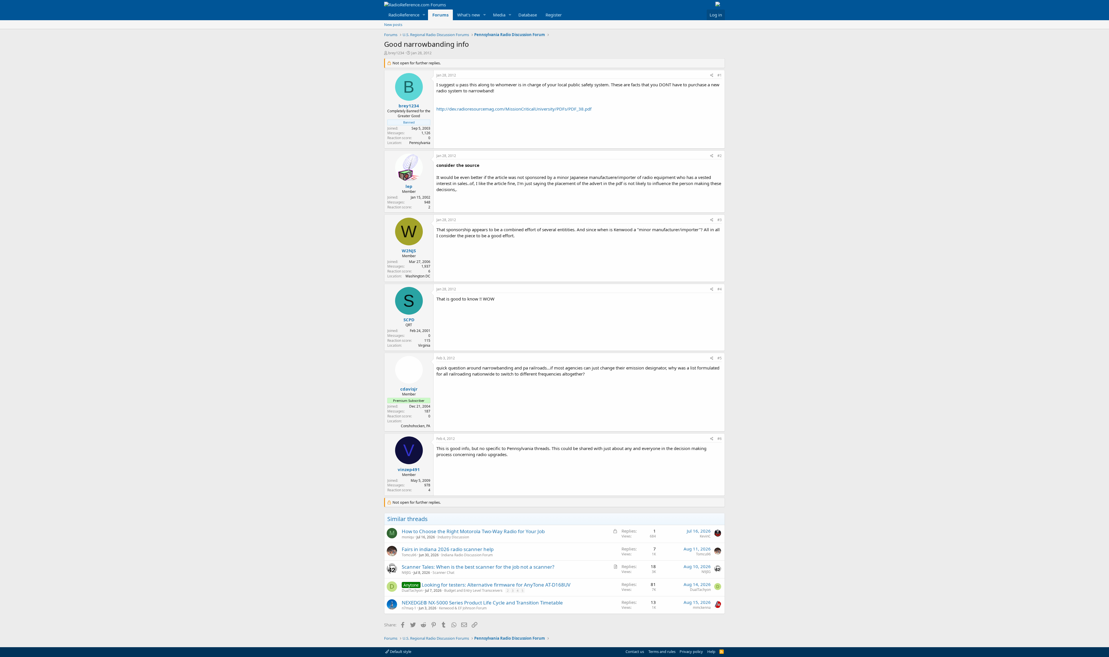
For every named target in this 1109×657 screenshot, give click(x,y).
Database (527, 15)
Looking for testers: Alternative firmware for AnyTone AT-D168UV (496, 584)
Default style (400, 651)
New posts (393, 24)
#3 (719, 219)
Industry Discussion (453, 537)
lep (408, 186)
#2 (719, 155)
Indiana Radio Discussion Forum (467, 555)
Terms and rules (662, 651)
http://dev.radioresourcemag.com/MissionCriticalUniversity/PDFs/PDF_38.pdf (513, 109)
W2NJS (409, 250)
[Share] (711, 75)
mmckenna (702, 607)
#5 (719, 358)
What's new (468, 15)
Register (554, 15)
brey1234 (396, 52)
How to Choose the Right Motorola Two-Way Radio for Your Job (473, 531)
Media (499, 15)
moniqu (408, 537)
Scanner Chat (443, 572)
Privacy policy (691, 651)
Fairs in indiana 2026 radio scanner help (448, 549)
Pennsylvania (419, 142)
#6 (719, 438)
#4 (719, 289)
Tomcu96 (409, 555)
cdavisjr (409, 389)
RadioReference (403, 15)
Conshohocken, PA (415, 425)
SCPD (408, 319)
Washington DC (417, 276)
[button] (424, 15)
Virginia (424, 345)
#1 (719, 75)
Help (711, 651)
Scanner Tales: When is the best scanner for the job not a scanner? (478, 566)
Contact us (635, 651)
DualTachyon (412, 590)
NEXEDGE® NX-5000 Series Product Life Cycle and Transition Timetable (482, 602)
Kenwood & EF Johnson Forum (463, 608)
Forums (440, 15)
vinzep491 (409, 469)
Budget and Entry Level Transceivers (473, 590)
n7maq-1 (409, 608)
